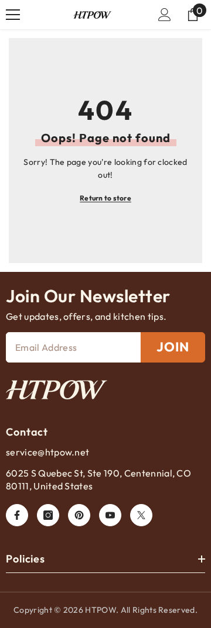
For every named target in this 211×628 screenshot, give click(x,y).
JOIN (172, 347)
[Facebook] (17, 515)
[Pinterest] (79, 515)
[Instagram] (48, 515)
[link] (56, 389)
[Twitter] (141, 515)
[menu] (13, 15)
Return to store (105, 198)
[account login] (164, 14)
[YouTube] (110, 515)
